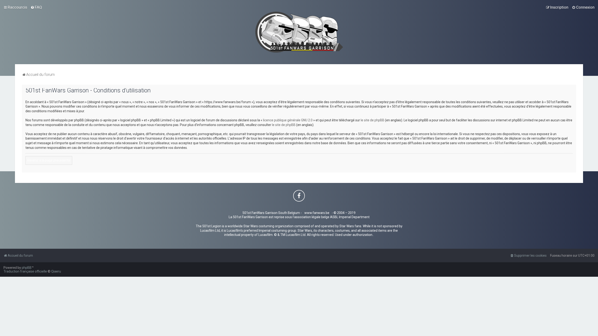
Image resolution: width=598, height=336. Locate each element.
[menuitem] (36, 7)
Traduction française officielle (25, 271)
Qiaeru (56, 271)
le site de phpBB (372, 120)
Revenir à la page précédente (48, 160)
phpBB (27, 268)
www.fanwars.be (316, 213)
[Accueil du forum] (299, 32)
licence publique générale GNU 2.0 (288, 120)
